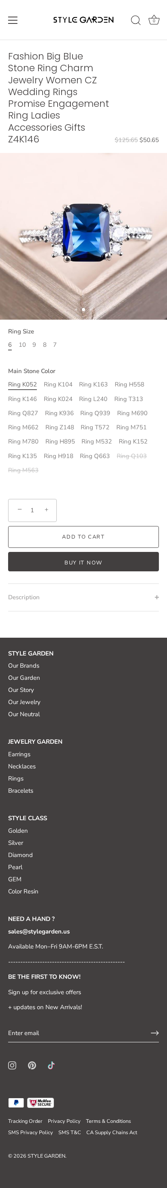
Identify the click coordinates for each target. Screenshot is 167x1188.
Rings (16, 778)
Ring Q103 (132, 456)
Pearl (15, 867)
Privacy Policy (64, 1121)
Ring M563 (23, 470)
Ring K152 (133, 441)
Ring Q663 (95, 456)
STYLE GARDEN (46, 1156)
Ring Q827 (23, 413)
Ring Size (21, 331)
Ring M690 (132, 413)
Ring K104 (58, 384)
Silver (15, 843)
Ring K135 (22, 456)
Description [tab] (24, 597)
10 (22, 344)
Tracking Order (25, 1121)
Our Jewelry (24, 702)
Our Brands (23, 666)
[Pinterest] (32, 1065)
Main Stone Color (32, 371)
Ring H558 (129, 384)
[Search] (136, 21)
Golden (18, 831)
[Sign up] (155, 1033)
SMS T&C (69, 1132)
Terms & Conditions (108, 1121)
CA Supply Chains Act (111, 1132)
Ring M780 (23, 441)
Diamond (20, 855)
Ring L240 (93, 399)
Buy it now (83, 562)
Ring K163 (93, 384)
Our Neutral (24, 714)
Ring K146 (22, 399)
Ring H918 (58, 456)
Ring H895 (60, 441)
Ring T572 (95, 427)
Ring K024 (58, 399)
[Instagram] (12, 1065)
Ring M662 (23, 427)
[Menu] (13, 20)
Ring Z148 (59, 427)
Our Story (21, 690)
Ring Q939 (95, 413)
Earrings (19, 754)
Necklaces (22, 766)
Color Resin (23, 891)
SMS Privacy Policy (30, 1132)
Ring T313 (128, 399)
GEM (14, 879)
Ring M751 (131, 427)
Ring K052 (22, 384)
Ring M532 (96, 441)
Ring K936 (59, 413)
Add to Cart (83, 537)
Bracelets (20, 791)
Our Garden (24, 678)
